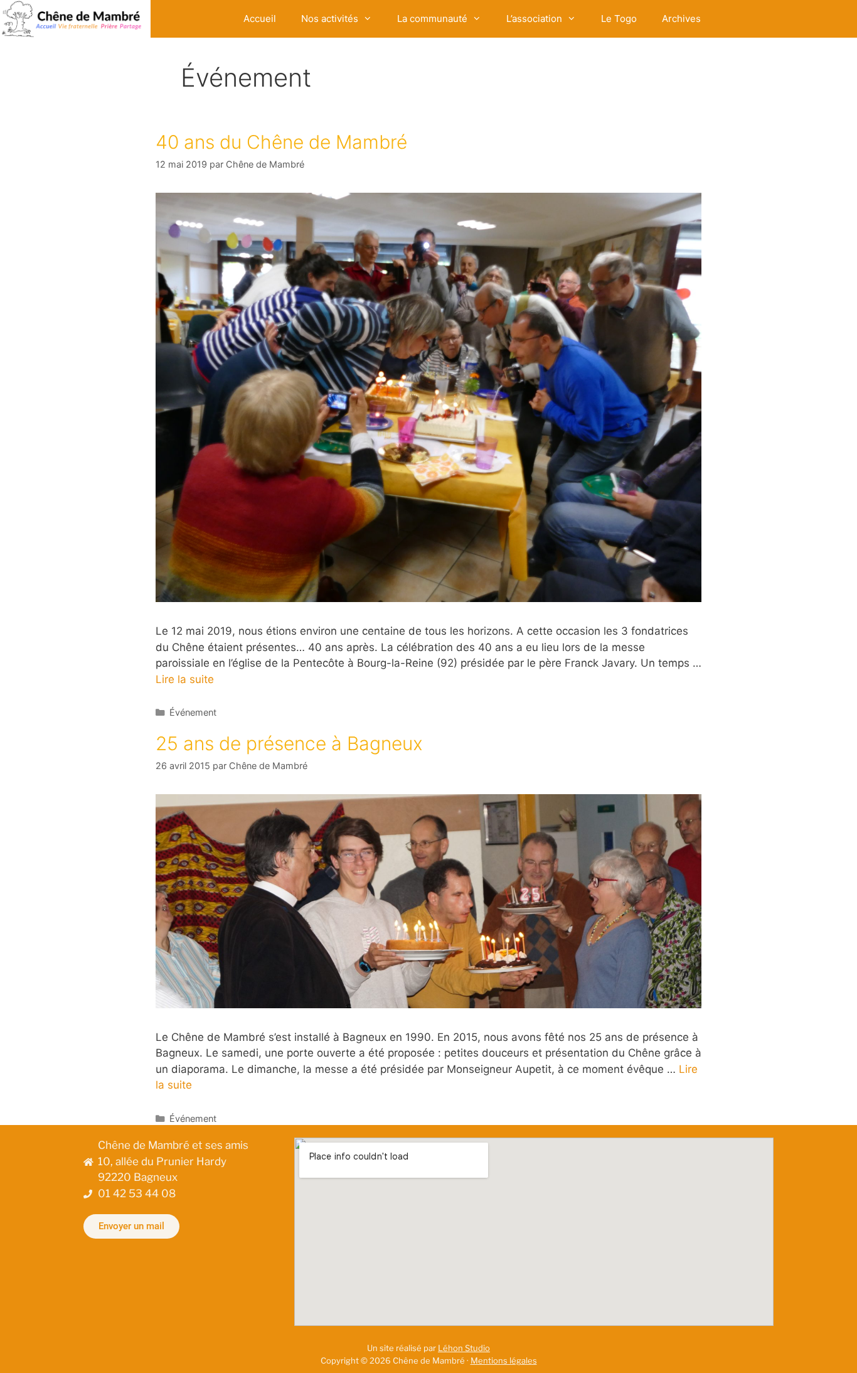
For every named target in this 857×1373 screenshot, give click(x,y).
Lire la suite (185, 679)
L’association (534, 18)
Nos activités (329, 18)
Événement (192, 712)
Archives (681, 18)
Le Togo (619, 18)
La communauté (432, 18)
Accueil (259, 18)
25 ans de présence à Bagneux (289, 743)
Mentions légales (504, 1360)
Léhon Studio (464, 1348)
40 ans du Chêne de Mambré (281, 142)
